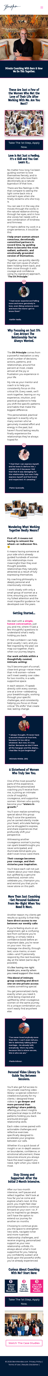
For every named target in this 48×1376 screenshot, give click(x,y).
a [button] (42, 8)
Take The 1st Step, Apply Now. (24, 145)
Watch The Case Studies (24, 1343)
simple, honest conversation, (20, 622)
